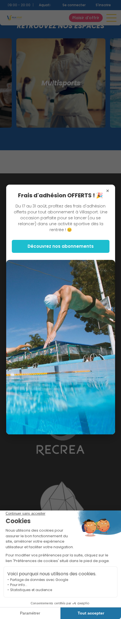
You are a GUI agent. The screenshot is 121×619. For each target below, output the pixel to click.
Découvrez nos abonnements (61, 246)
